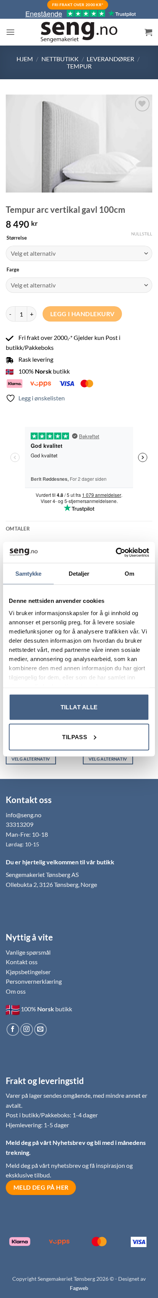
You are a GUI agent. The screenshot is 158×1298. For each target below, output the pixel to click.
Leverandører (110, 58)
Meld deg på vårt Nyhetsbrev (46, 1142)
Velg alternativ (31, 758)
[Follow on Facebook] (13, 1029)
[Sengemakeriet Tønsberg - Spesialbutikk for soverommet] (79, 32)
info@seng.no (23, 814)
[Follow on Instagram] (26, 1029)
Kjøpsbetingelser (28, 971)
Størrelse (17, 238)
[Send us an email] (40, 1029)
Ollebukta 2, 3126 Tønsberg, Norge (51, 884)
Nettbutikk (60, 58)
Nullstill (141, 233)
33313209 (19, 824)
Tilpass (74, 736)
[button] (10, 32)
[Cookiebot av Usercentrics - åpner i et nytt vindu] (115, 552)
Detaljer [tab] (79, 573)
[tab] (79, 528)
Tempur (79, 66)
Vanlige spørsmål (28, 952)
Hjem (24, 58)
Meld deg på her (41, 1187)
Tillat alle (79, 707)
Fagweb (79, 1288)
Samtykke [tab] (28, 573)
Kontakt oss (22, 961)
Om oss (16, 991)
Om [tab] (129, 573)
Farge (13, 270)
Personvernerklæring (34, 981)
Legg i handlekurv (82, 313)
